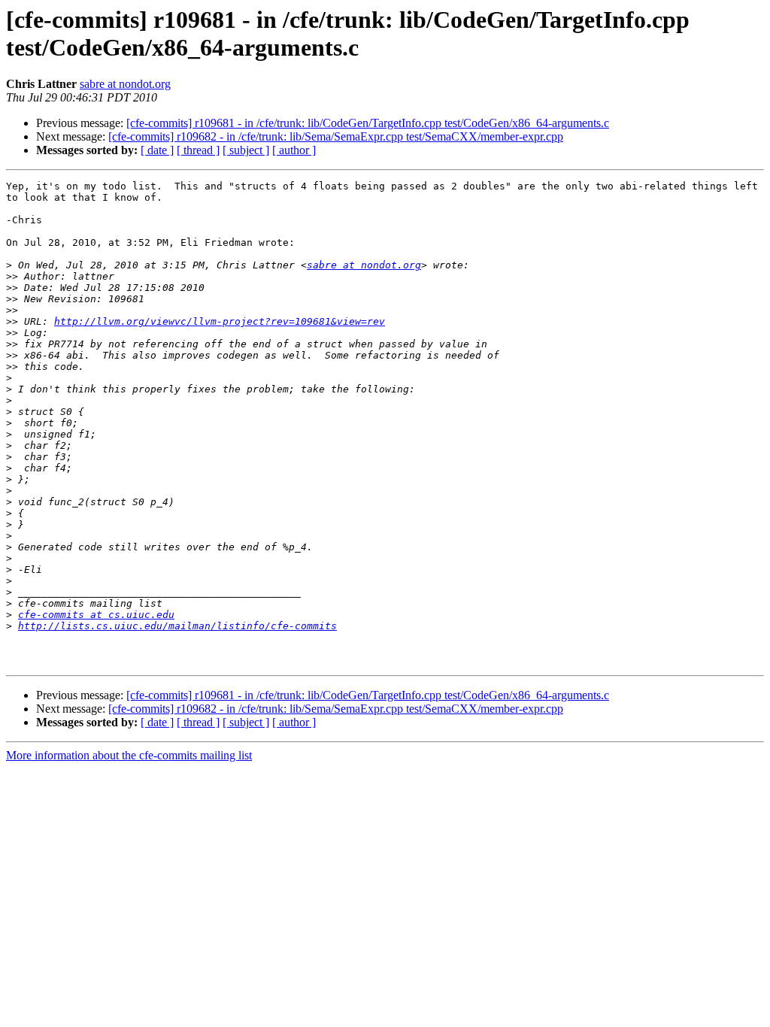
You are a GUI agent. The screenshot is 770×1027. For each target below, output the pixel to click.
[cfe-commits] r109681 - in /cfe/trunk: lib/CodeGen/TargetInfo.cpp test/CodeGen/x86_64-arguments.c (367, 123)
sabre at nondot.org (125, 83)
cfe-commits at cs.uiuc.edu (96, 614)
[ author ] (294, 150)
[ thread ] (198, 150)
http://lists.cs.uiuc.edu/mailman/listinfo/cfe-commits (177, 626)
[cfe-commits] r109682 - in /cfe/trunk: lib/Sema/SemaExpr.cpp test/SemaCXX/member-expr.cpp (335, 136)
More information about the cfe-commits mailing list (129, 755)
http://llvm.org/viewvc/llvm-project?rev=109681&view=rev (219, 321)
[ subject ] (246, 150)
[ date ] (157, 150)
